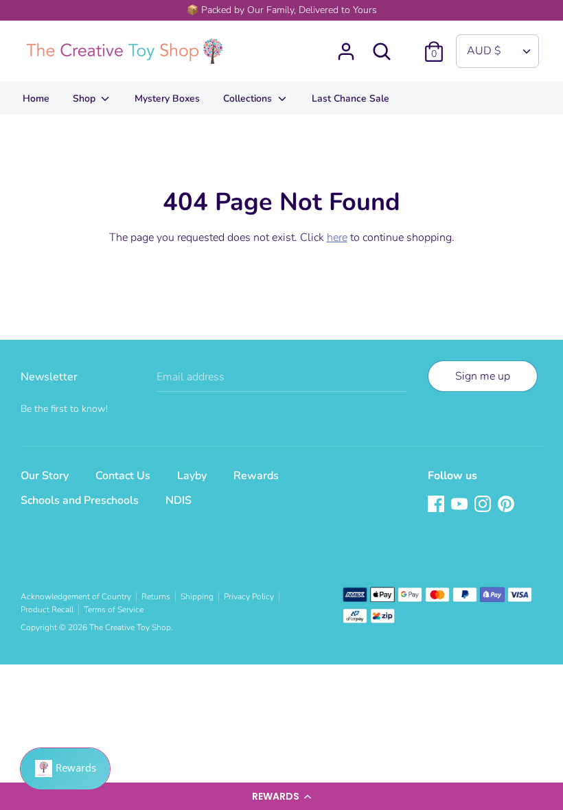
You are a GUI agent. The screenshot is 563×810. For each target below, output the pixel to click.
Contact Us (122, 475)
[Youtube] (460, 505)
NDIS (178, 500)
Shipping (197, 596)
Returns (155, 596)
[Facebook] (437, 505)
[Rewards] (65, 768)
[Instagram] (484, 505)
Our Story (45, 475)
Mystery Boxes (167, 98)
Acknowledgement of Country (76, 596)
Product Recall (47, 609)
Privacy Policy (249, 596)
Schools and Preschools (80, 500)
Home (36, 98)
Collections (249, 98)
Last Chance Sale (350, 98)
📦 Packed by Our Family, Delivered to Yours (282, 9)
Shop (85, 98)
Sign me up (482, 376)
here (337, 237)
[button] (281, 796)
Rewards (256, 475)
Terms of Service (113, 609)
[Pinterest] (507, 505)
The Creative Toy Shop (130, 627)
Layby (192, 475)
